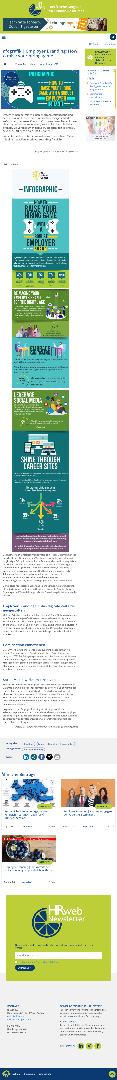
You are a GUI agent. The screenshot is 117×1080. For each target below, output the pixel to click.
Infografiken (109, 44)
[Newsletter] (90, 57)
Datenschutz (45, 1073)
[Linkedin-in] (80, 1046)
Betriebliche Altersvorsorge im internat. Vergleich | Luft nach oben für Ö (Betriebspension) (28, 815)
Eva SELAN (27, 826)
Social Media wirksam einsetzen (100, 103)
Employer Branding (47, 744)
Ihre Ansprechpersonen (19, 1019)
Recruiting (29, 744)
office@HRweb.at (16, 1016)
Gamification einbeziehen (95, 95)
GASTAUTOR (87, 826)
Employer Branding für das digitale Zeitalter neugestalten (100, 86)
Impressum (30, 1073)
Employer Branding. (33, 749)
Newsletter (102, 51)
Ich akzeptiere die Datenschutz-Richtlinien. (38, 962)
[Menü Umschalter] (3, 37)
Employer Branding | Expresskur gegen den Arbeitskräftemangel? (88, 813)
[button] (26, 757)
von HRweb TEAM (49, 63)
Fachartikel (103, 806)
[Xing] (89, 1046)
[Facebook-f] (97, 1046)
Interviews (45, 806)
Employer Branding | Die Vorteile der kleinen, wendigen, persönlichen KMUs (28, 868)
